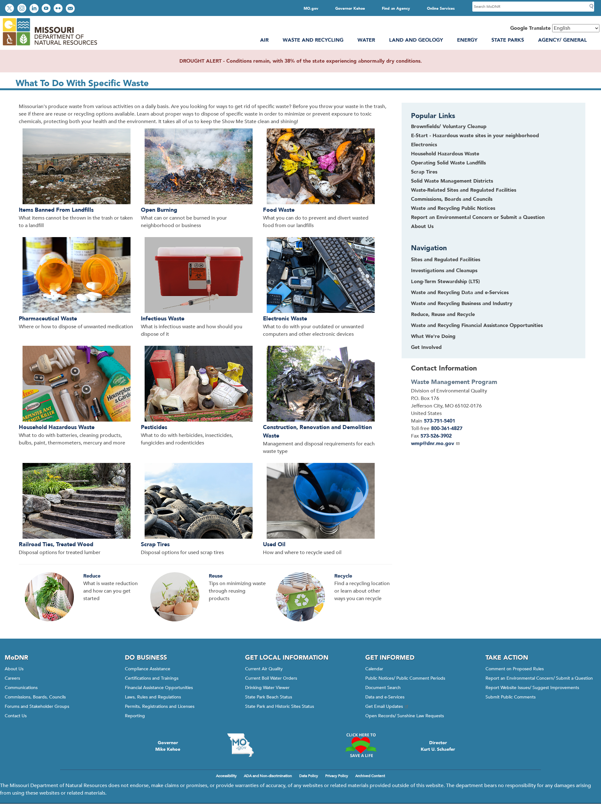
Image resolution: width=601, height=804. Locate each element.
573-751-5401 (439, 421)
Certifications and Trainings (151, 678)
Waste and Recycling (313, 40)
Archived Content (370, 776)
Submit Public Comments (510, 697)
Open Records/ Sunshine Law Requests (404, 716)
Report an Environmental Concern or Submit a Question (478, 217)
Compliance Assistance (147, 669)
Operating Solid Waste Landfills (448, 162)
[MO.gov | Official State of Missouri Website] (240, 745)
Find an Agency (396, 8)
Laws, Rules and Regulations (153, 697)
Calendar (374, 669)
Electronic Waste (285, 319)
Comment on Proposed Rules (514, 669)
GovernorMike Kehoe (167, 746)
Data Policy (308, 776)
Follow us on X (10, 9)
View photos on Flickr (59, 9)
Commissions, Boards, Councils (35, 697)
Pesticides (154, 427)
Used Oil (274, 544)
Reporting (135, 716)
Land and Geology (416, 40)
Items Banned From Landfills (56, 210)
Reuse (216, 576)
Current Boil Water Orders (271, 678)
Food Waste (279, 210)
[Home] (49, 46)
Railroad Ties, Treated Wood (56, 544)
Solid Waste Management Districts (452, 181)
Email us (71, 9)
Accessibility (226, 776)
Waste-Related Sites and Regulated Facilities (463, 190)
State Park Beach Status (268, 697)
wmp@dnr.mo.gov (432, 443)
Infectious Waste (162, 319)
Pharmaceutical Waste (48, 319)
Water (366, 40)
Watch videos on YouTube (47, 9)
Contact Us (16, 716)
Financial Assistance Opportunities (159, 688)
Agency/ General (562, 40)
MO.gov (311, 8)
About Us (422, 226)
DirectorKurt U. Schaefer (438, 746)
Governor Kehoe (350, 8)
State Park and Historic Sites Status (279, 706)
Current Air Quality (264, 669)
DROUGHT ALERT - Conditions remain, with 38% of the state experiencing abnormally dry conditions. (300, 61)
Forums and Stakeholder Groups (37, 706)
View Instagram (22, 9)
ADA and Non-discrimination (268, 776)
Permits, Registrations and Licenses (159, 706)
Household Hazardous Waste (57, 427)
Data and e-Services (384, 697)
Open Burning (159, 210)
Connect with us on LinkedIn (34, 9)
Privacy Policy (336, 776)
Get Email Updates (384, 706)
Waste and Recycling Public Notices (453, 208)
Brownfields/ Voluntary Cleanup (448, 126)
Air (264, 40)
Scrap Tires (155, 544)
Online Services (441, 8)
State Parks (507, 40)
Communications (21, 688)
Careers (12, 678)
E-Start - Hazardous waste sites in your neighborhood (475, 135)
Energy (467, 40)
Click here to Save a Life (360, 745)
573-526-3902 (436, 436)
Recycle (343, 576)
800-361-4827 (446, 428)
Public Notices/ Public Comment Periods (405, 678)
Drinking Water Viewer (267, 688)
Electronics (424, 144)
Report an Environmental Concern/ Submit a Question (539, 678)
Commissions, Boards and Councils (451, 199)
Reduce (91, 576)
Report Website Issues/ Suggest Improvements (532, 688)
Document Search (383, 688)
